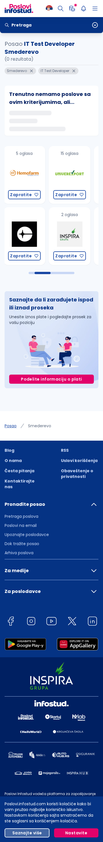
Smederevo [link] (39, 426)
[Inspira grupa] (69, 236)
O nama (13, 460)
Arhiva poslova (19, 553)
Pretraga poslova (21, 516)
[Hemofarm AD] (24, 175)
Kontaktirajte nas (20, 484)
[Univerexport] (69, 175)
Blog (9, 450)
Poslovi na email (21, 525)
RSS (65, 450)
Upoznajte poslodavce (27, 534)
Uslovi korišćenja (79, 460)
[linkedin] (92, 622)
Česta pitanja (19, 471)
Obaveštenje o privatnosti (77, 473)
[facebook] (10, 622)
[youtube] (51, 622)
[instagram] (31, 622)
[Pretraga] (60, 8)
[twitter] (72, 622)
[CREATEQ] (24, 236)
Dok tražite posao (22, 544)
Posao (11, 426)
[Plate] (72, 8)
